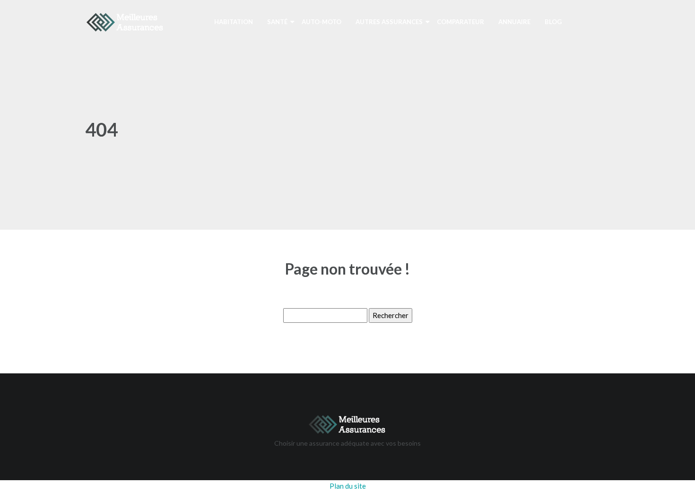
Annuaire (514, 22)
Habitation (233, 22)
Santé (277, 22)
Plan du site (348, 486)
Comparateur (460, 22)
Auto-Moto (321, 22)
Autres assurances (389, 22)
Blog (553, 22)
